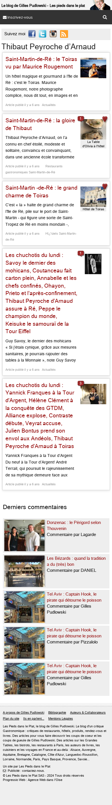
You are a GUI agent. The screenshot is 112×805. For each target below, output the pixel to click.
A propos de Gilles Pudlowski (23, 712)
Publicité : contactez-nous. (24, 771)
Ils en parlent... (33, 718)
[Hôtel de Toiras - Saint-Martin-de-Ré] (93, 196)
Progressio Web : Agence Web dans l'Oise (32, 780)
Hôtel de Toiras (93, 209)
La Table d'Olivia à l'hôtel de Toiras (93, 144)
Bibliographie (57, 712)
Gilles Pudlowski (62, 726)
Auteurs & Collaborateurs (88, 712)
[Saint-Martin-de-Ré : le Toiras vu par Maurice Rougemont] (93, 68)
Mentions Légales (60, 718)
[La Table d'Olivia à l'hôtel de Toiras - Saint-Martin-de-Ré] (93, 129)
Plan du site (11, 718)
